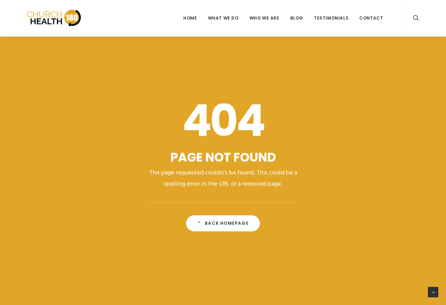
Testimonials (331, 18)
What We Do (223, 18)
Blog (296, 18)
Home (190, 18)
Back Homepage (227, 223)
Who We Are (264, 18)
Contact (371, 18)
